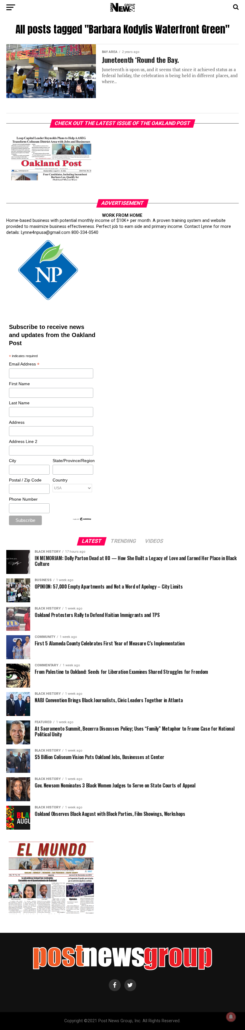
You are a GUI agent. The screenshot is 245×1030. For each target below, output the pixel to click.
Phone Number (23, 499)
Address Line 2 (23, 441)
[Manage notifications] (231, 1017)
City (12, 460)
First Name (19, 383)
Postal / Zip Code (25, 480)
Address (16, 422)
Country (60, 480)
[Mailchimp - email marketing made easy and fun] (82, 519)
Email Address (24, 364)
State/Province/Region (73, 460)
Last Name (19, 402)
